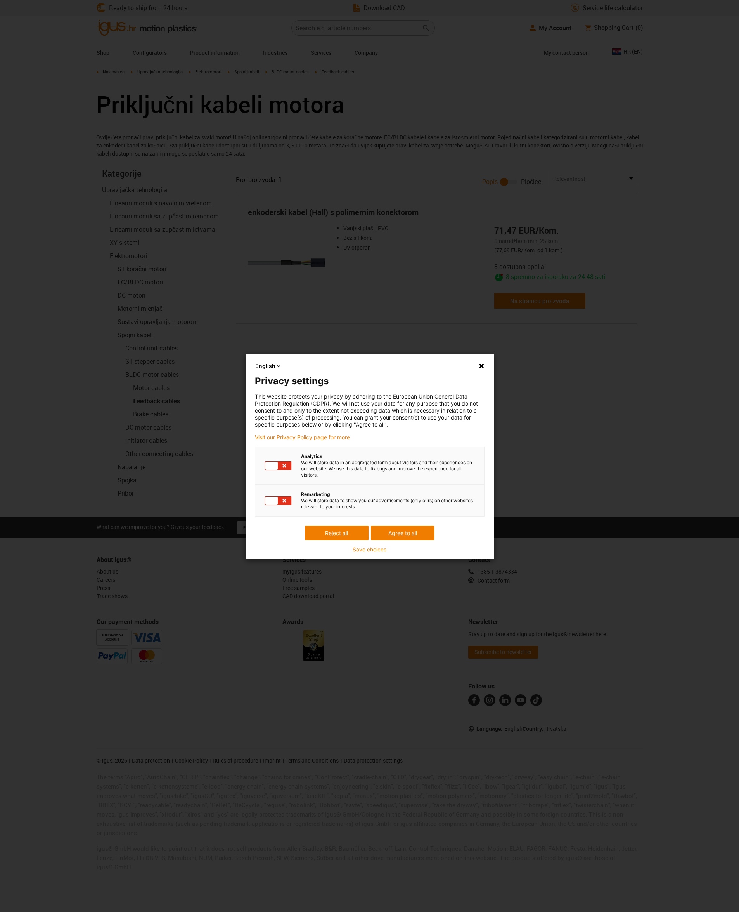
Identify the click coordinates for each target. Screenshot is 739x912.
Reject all (336, 533)
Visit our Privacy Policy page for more (302, 437)
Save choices (369, 549)
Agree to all (402, 533)
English (265, 365)
